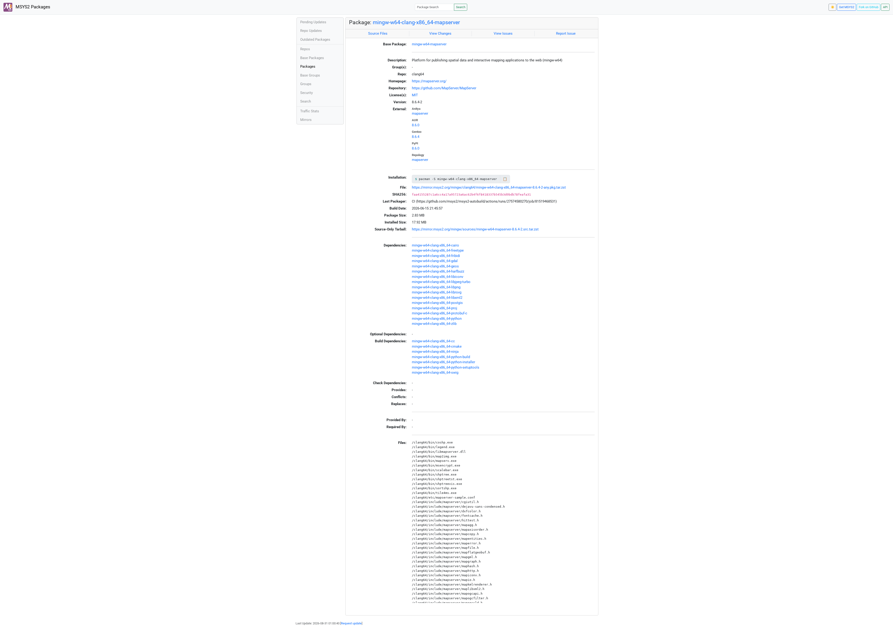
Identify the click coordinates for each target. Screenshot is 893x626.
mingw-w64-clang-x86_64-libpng (436, 287)
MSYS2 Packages (32, 7)
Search (460, 7)
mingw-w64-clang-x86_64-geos (435, 266)
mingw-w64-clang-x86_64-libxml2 (437, 298)
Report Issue (566, 33)
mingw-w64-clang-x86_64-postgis (437, 303)
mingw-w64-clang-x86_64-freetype (438, 250)
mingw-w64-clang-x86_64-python (437, 318)
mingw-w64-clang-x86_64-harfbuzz (438, 271)
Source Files (377, 33)
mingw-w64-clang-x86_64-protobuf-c (439, 313)
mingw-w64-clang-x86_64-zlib (434, 324)
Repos (305, 49)
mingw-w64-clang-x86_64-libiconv (437, 277)
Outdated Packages (315, 39)
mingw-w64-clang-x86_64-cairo (435, 245)
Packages (307, 66)
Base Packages (312, 58)
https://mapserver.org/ (429, 81)
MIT (415, 95)
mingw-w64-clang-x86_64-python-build (441, 357)
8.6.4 (415, 137)
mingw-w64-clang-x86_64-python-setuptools (445, 367)
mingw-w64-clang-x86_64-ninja (435, 352)
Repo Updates (311, 31)
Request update (351, 623)
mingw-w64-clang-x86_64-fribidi (436, 256)
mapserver (420, 113)
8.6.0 (415, 125)
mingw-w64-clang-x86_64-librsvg (436, 292)
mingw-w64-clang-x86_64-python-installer (443, 362)
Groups (305, 84)
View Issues (503, 33)
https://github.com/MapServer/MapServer (444, 88)
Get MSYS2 (846, 7)
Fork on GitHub (868, 7)
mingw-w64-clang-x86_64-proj (434, 308)
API (885, 7)
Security (306, 93)
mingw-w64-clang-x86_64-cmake (437, 346)
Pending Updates (313, 22)
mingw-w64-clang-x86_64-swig (435, 372)
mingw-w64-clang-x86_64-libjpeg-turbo (441, 282)
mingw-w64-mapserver (429, 44)
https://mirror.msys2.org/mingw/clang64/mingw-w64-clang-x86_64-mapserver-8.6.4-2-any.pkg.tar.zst (489, 187)
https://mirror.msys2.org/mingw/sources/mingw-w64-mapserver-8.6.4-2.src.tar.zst (475, 229)
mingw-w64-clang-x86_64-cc (433, 341)
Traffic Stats (309, 111)
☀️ (832, 7)
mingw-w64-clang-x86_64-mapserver (416, 22)
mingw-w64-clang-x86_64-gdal (435, 261)
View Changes (440, 33)
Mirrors (306, 120)
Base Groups (310, 75)
